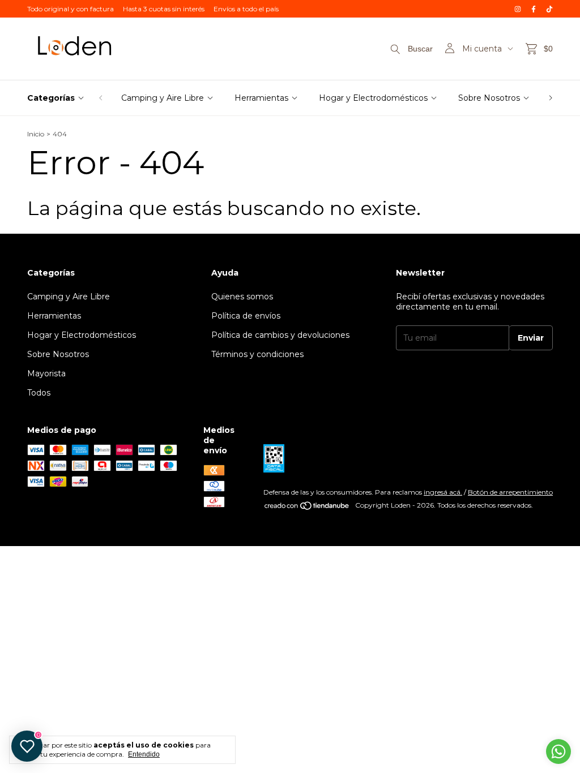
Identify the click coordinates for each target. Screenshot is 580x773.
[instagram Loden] (517, 9)
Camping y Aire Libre (162, 98)
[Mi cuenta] (449, 48)
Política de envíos (245, 316)
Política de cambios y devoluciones (280, 335)
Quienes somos (242, 296)
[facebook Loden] (533, 9)
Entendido (144, 754)
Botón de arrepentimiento (510, 492)
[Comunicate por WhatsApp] (558, 751)
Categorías (51, 98)
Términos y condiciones (257, 354)
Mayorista (46, 373)
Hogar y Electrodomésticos (373, 98)
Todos (38, 393)
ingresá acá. (443, 492)
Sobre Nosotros (489, 98)
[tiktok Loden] (549, 9)
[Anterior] (100, 97)
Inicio (35, 134)
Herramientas (261, 98)
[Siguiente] (550, 97)
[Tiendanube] (307, 508)
